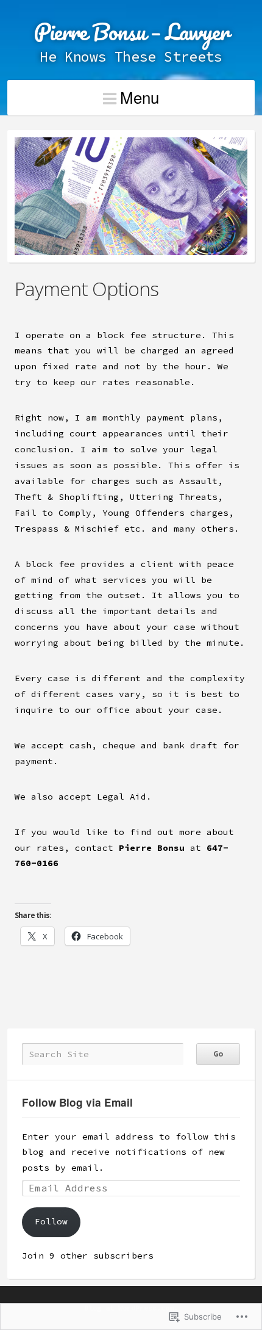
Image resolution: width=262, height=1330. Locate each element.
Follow (51, 1221)
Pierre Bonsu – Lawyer (131, 31)
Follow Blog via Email (77, 1102)
